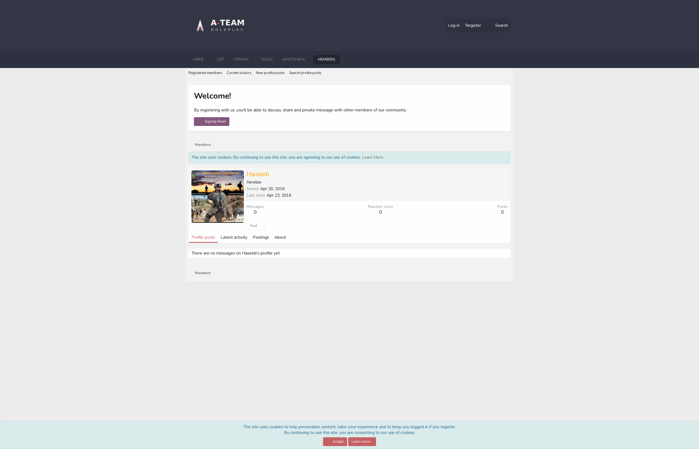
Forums (241, 59)
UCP (220, 59)
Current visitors (239, 72)
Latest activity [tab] (234, 237)
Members (326, 59)
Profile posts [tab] (203, 237)
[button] (208, 59)
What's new (293, 59)
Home (198, 59)
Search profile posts (305, 72)
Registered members (205, 72)
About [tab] (280, 237)
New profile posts (270, 72)
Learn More (372, 157)
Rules (267, 59)
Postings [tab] (261, 237)
